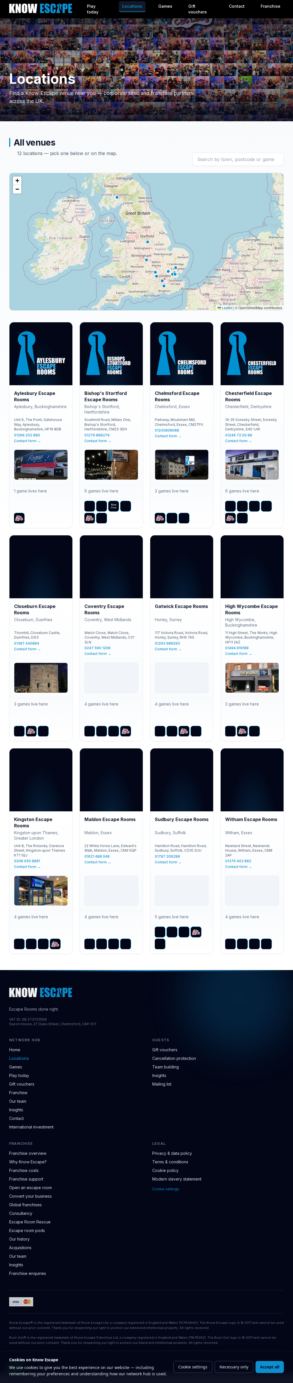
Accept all (269, 1367)
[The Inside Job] (242, 518)
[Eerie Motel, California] (242, 506)
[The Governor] (101, 518)
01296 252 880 (27, 435)
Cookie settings (165, 1189)
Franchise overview (27, 1153)
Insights (16, 1109)
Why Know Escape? (28, 1161)
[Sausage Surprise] (113, 731)
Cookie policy (165, 1170)
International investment (31, 1126)
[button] (155, 272)
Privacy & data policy (172, 1153)
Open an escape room (30, 1187)
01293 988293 (167, 643)
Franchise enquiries (27, 1273)
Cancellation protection (174, 1058)
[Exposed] (172, 932)
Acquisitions (20, 1247)
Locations (132, 6)
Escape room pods (27, 1230)
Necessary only (233, 1367)
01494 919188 (237, 648)
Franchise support (26, 1179)
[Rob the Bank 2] (266, 506)
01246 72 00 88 (238, 435)
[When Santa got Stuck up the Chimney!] (160, 944)
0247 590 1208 (97, 648)
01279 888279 (97, 435)
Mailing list (161, 1084)
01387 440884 (26, 643)
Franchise (270, 6)
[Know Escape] (40, 8)
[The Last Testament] (184, 518)
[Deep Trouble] (230, 506)
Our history (19, 1239)
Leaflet (226, 307)
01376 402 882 (238, 861)
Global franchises (25, 1204)
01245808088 (167, 430)
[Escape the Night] (89, 506)
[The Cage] (113, 944)
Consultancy (20, 1213)
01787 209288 (167, 856)
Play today (92, 9)
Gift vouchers (197, 9)
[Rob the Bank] (125, 506)
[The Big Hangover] (230, 731)
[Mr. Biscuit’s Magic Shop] (101, 506)
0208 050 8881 (27, 861)
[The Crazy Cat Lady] (19, 518)
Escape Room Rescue (30, 1221)
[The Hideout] (125, 944)
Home (14, 1049)
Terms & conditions (170, 1161)
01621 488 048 (97, 856)
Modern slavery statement (176, 1179)
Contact (237, 6)
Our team (17, 1101)
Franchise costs (24, 1170)
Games (165, 6)
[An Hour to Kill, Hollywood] (19, 731)
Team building (165, 1066)
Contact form (27, 441)
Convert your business (30, 1196)
